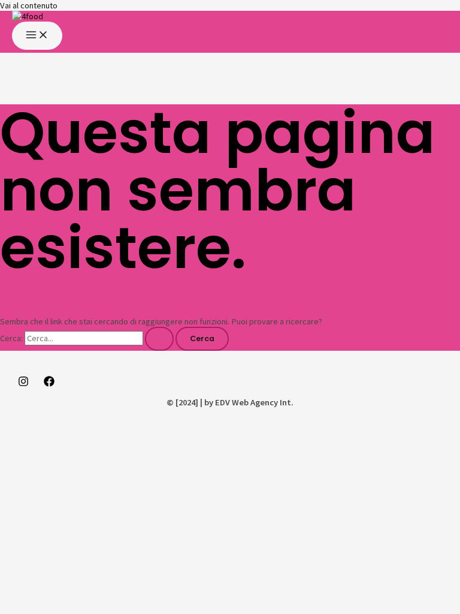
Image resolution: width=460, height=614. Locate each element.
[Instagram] (23, 383)
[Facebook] (49, 383)
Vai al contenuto (29, 5)
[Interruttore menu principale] (37, 36)
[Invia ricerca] (159, 339)
